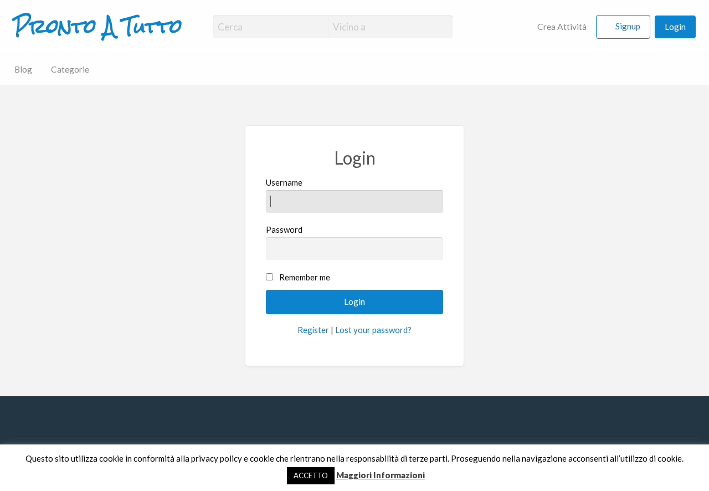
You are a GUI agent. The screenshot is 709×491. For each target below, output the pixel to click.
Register (313, 330)
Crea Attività (561, 27)
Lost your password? (373, 330)
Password (284, 229)
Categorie (70, 69)
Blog (23, 69)
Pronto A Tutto (97, 27)
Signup (627, 26)
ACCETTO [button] (311, 475)
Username (284, 182)
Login (675, 27)
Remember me (304, 277)
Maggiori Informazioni (380, 475)
